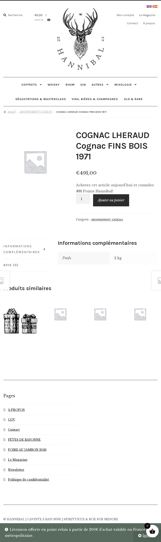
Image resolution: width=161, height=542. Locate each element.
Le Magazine (147, 15)
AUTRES (98, 84)
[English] (148, 6)
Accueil (12, 111)
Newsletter (16, 470)
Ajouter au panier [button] (60, 314)
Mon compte (125, 15)
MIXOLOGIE (123, 84)
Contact (132, 23)
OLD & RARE (133, 99)
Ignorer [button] (149, 535)
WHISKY (54, 84)
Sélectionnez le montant (20, 320)
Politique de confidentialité (28, 479)
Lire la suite (140, 314)
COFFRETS (29, 84)
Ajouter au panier (111, 200)
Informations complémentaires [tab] (21, 249)
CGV (11, 419)
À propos (149, 23)
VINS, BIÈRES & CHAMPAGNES (95, 99)
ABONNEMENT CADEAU (35, 111)
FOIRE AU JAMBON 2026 (27, 450)
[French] (152, 6)
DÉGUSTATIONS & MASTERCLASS (41, 99)
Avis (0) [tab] (10, 265)
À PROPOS (16, 410)
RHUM (70, 84)
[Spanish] (156, 6)
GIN (83, 84)
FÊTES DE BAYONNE (24, 440)
